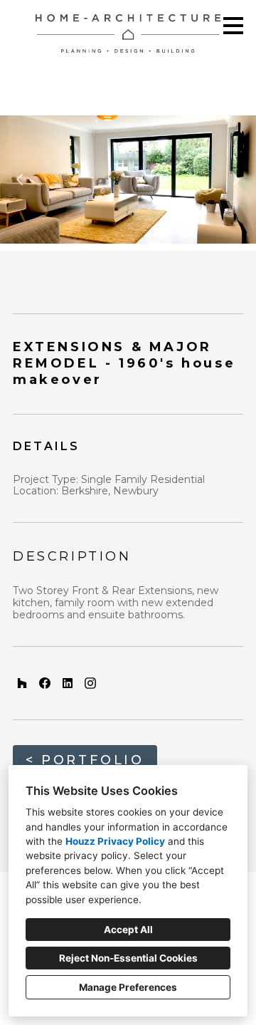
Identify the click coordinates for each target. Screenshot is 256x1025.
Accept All (128, 929)
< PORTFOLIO (85, 760)
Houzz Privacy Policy (115, 841)
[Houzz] (22, 683)
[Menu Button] (233, 25)
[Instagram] (90, 683)
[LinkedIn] (67, 683)
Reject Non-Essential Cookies (128, 958)
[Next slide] (236, 179)
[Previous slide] (20, 179)
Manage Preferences (128, 987)
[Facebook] (45, 683)
